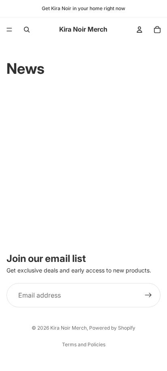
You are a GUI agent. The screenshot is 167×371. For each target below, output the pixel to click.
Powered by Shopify (112, 328)
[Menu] (9, 29)
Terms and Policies (83, 344)
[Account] (139, 30)
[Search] (27, 30)
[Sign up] (148, 295)
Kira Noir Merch (68, 328)
